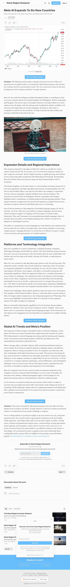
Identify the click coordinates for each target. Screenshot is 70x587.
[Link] (1, 164)
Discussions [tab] (17, 508)
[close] (51, 519)
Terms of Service (45, 547)
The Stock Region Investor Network (18, 513)
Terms (35, 575)
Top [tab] (6, 508)
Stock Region (11, 17)
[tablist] (11, 487)
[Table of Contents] (2, 293)
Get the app (43, 579)
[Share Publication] (49, 3)
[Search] (45, 3)
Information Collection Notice (34, 459)
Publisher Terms (41, 573)
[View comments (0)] (9, 22)
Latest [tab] (10, 508)
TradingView (38, 71)
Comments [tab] (8, 487)
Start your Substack (30, 579)
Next (60, 472)
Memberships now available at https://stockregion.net (29, 436)
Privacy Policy (40, 550)
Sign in (64, 3)
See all (7, 549)
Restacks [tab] (15, 487)
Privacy (31, 575)
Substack (26, 583)
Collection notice (43, 575)
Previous (10, 472)
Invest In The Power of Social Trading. (15, 516)
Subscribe (56, 3)
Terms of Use (29, 548)
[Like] (5, 22)
